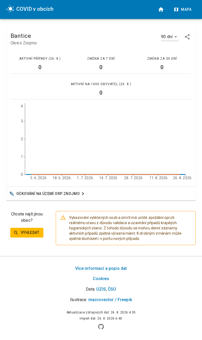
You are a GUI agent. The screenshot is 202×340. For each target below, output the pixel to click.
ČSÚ (112, 289)
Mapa (186, 9)
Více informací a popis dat (101, 268)
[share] (187, 36)
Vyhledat (30, 232)
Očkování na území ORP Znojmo (48, 194)
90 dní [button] (167, 36)
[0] (161, 9)
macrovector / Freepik (110, 299)
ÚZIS (101, 289)
